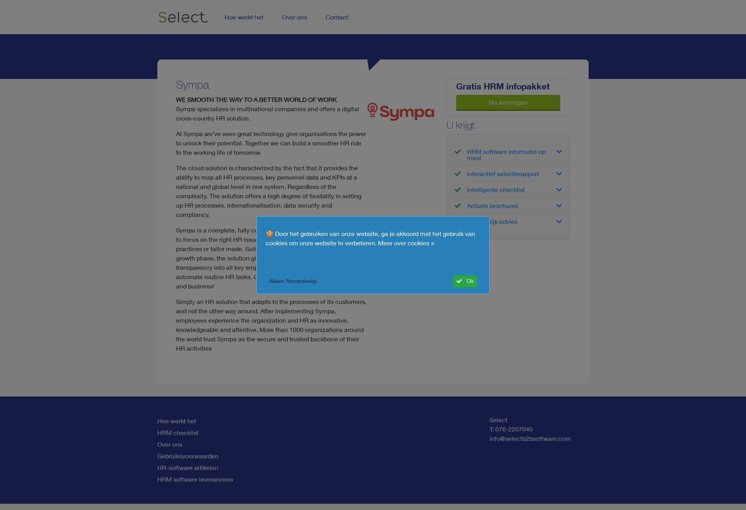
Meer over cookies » (406, 242)
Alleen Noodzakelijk (293, 281)
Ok (469, 281)
